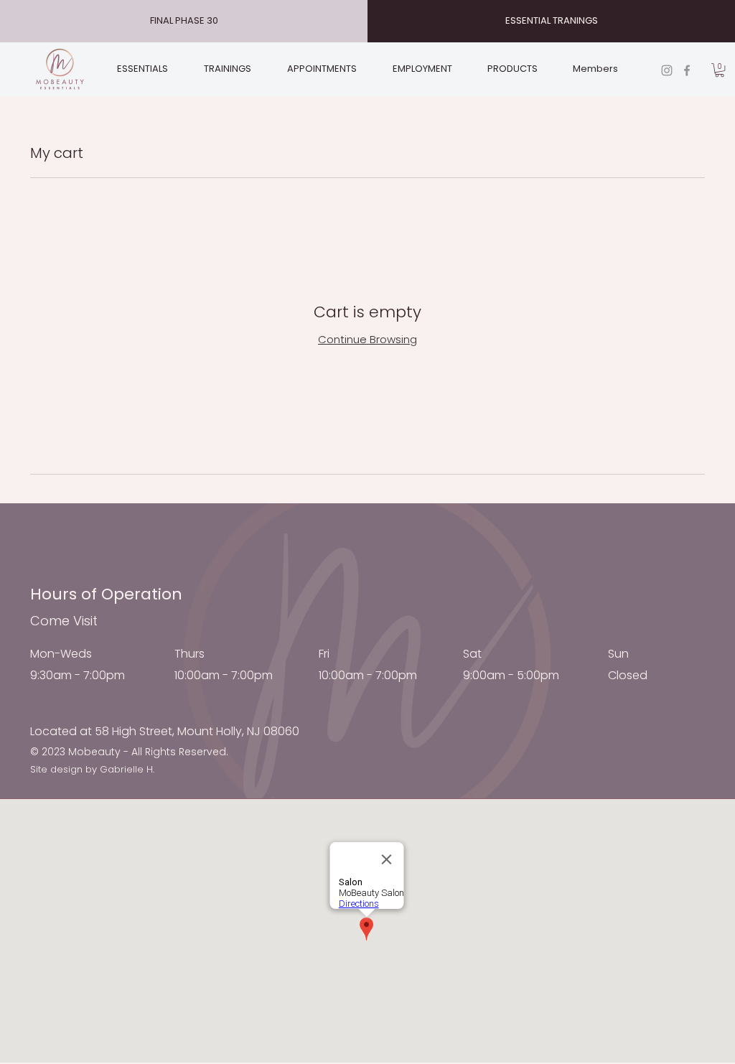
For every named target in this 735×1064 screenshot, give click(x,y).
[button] (719, 70)
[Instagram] (667, 70)
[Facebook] (687, 70)
